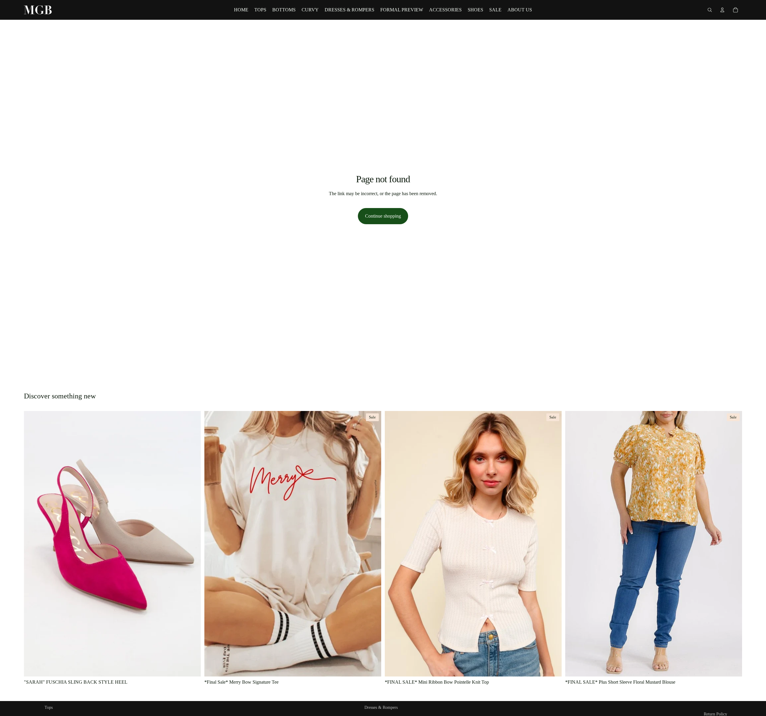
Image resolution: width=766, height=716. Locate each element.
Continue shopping (383, 216)
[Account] (722, 9)
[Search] (709, 9)
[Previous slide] (394, 543)
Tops (49, 707)
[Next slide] (553, 543)
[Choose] (191, 667)
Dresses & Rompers (381, 707)
